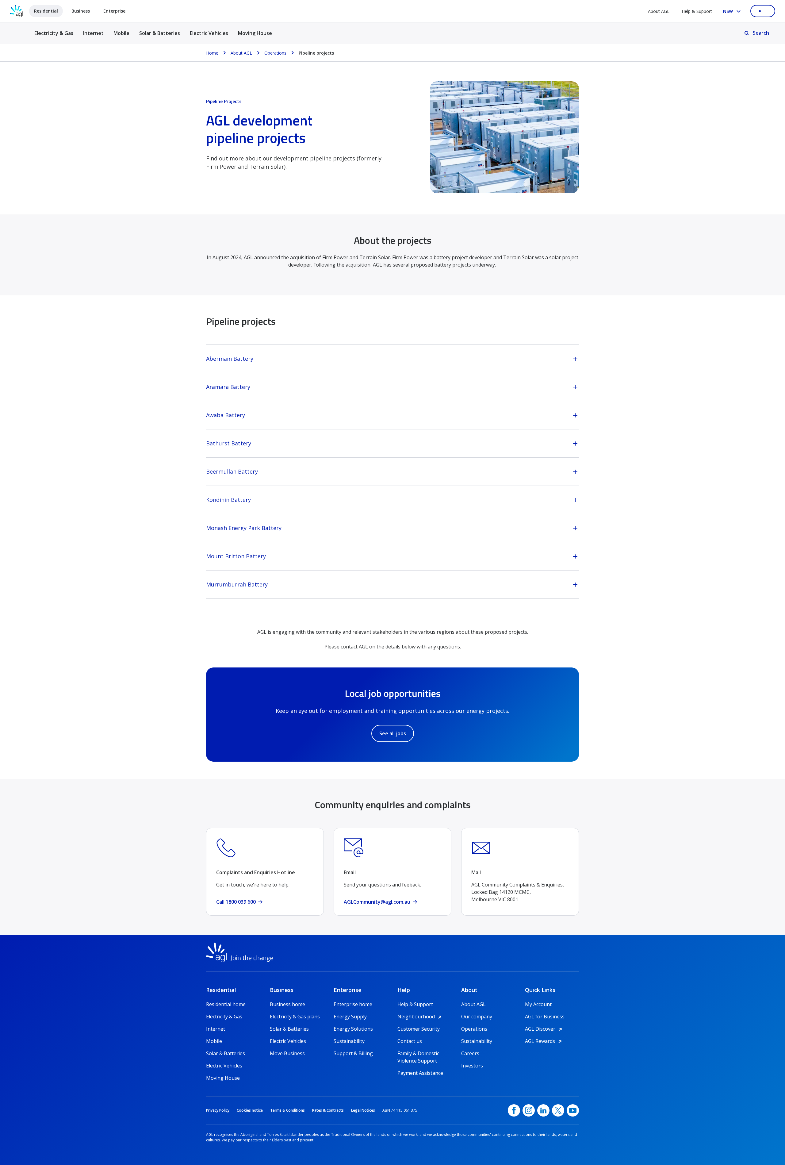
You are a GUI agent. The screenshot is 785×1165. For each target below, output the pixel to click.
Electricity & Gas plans (295, 1016)
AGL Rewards (544, 1041)
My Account (538, 1004)
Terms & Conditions (287, 1110)
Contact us (409, 1041)
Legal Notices (363, 1110)
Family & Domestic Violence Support (418, 1053)
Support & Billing (353, 1053)
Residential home (226, 1004)
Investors (472, 1065)
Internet (93, 33)
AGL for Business (545, 1016)
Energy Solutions (353, 1028)
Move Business (287, 1053)
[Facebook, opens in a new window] (514, 1110)
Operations (474, 1028)
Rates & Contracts (328, 1110)
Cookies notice (250, 1110)
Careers (470, 1053)
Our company (476, 1016)
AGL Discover (544, 1028)
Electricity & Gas (53, 36)
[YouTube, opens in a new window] (573, 1110)
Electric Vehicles (209, 33)
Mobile (121, 33)
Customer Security (418, 1028)
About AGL (658, 11)
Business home (287, 1004)
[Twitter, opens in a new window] (558, 1110)
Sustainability (349, 1041)
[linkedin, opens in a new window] (543, 1110)
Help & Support (697, 11)
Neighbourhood (420, 1016)
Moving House (255, 33)
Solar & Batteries (159, 33)
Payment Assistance (420, 1073)
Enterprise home (353, 1004)
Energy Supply (350, 1016)
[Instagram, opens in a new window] (529, 1110)
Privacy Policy (217, 1110)
